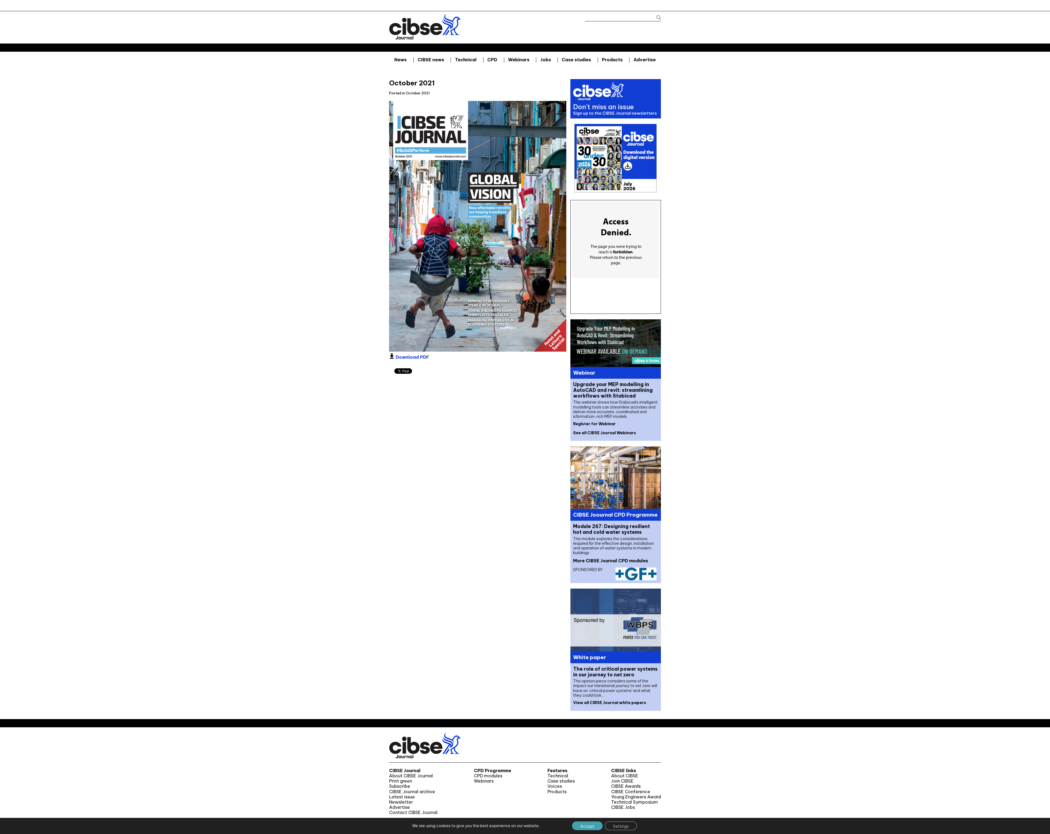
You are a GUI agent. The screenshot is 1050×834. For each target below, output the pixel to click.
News (400, 59)
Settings (621, 826)
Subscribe (399, 786)
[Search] (656, 17)
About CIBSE (624, 775)
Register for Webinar (594, 423)
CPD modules (488, 775)
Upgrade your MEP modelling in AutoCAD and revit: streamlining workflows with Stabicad (613, 390)
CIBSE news (431, 59)
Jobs (545, 59)
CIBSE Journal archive (412, 791)
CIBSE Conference (630, 791)
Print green (400, 781)
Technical (466, 59)
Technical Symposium (634, 802)
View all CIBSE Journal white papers (609, 702)
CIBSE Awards (626, 786)
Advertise (645, 59)
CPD (492, 59)
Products (612, 59)
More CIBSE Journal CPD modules (610, 560)
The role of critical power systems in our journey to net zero (615, 672)
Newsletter (401, 802)
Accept (587, 826)
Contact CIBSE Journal (413, 812)
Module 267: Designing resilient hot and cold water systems (611, 529)
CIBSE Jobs (623, 807)
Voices (554, 786)
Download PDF (412, 357)
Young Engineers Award (636, 797)
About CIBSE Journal (411, 775)
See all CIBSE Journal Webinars (604, 432)
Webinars (518, 59)
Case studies (576, 59)
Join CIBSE (622, 781)
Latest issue (402, 797)
